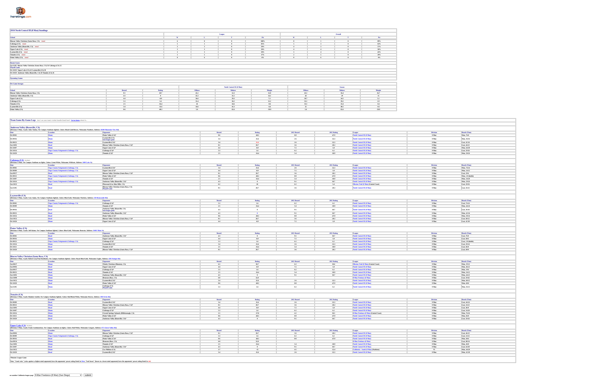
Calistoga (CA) (17, 160)
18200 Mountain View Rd (109, 130)
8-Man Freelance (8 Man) (361, 278)
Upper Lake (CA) (18, 325)
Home (51, 135)
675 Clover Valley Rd (109, 328)
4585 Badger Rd (114, 259)
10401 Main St (98, 230)
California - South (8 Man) (362, 349)
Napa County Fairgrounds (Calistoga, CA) (63, 150)
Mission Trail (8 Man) (360, 184)
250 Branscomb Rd (100, 198)
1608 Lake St (87, 162)
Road (50, 145)
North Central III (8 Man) (362, 135)
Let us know (75, 120)
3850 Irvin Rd (105, 297)
